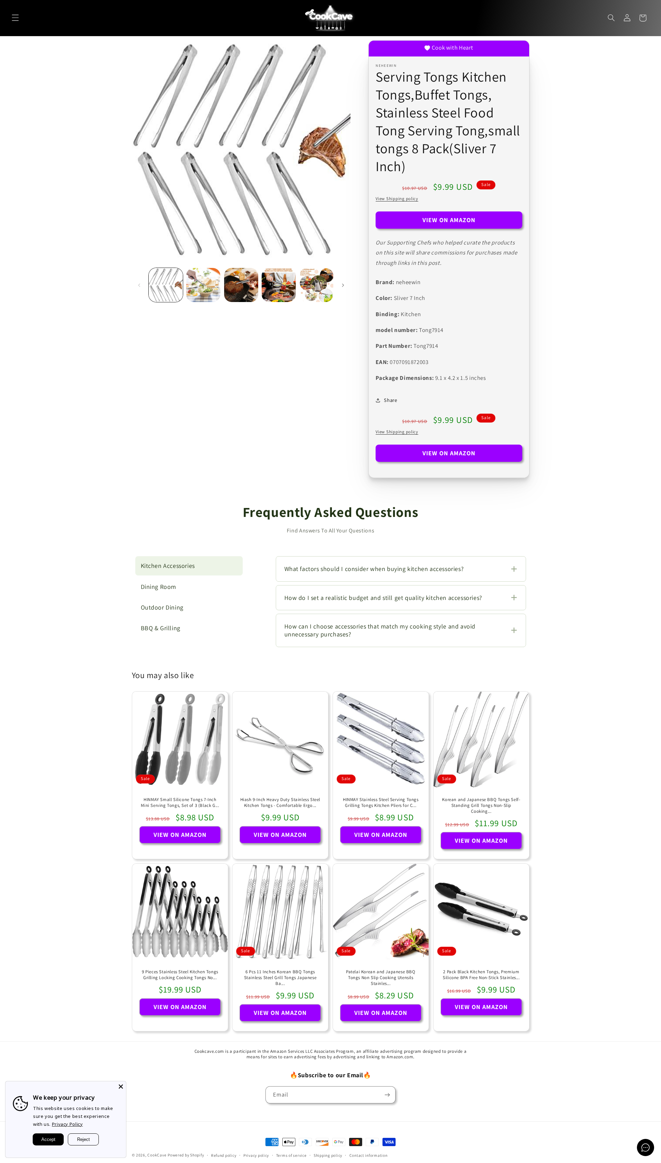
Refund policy (224, 1155)
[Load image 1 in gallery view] (166, 285)
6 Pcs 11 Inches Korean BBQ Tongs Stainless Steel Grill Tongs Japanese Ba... (280, 977)
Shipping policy (328, 1155)
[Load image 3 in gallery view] (241, 285)
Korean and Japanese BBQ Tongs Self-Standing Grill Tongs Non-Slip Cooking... (481, 805)
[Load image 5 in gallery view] (317, 285)
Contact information (368, 1155)
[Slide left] (139, 285)
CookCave (156, 1154)
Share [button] (390, 400)
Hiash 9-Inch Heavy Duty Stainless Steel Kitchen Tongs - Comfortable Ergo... (280, 803)
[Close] (120, 1086)
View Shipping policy (397, 198)
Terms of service (291, 1155)
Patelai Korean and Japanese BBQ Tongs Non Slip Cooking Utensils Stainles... (381, 977)
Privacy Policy (67, 1124)
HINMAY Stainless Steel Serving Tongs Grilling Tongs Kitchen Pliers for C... (381, 803)
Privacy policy (256, 1155)
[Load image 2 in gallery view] (203, 285)
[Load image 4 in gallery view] (279, 285)
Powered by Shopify (186, 1154)
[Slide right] (342, 285)
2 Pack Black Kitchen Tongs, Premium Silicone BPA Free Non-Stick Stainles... (481, 974)
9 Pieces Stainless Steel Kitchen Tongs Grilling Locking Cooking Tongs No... (179, 974)
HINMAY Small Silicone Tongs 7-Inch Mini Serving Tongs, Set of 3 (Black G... (180, 803)
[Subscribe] (387, 1094)
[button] (15, 18)
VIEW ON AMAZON (449, 220)
